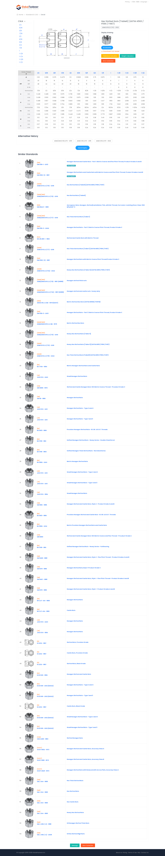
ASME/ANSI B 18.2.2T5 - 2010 (63, 141)
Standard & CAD (32, 15)
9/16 (20, 39)
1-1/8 (21, 54)
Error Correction (108, 61)
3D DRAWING (107, 48)
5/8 (20, 42)
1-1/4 (21, 56)
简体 (133, 2)
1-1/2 (21, 62)
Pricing (127, 2)
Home (20, 15)
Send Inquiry (82, 148)
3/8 (20, 31)
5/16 (20, 28)
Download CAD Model (111, 51)
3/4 (20, 45)
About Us (119, 853)
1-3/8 (21, 59)
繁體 (137, 2)
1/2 (20, 36)
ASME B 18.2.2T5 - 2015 (84, 141)
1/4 (20, 25)
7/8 (20, 48)
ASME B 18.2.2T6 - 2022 (103, 141)
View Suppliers (71, 165)
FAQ (139, 853)
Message (75, 845)
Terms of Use (132, 853)
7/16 (20, 33)
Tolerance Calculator (110, 56)
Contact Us (144, 853)
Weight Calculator (128, 56)
